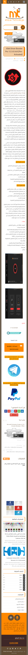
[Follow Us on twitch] (8, 648)
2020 (20, 589)
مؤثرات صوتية (21, 610)
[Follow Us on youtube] (10, 648)
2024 (20, 580)
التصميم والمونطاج (19, 599)
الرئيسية (21, 60)
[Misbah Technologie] (14, 21)
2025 (20, 577)
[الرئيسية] (23, 27)
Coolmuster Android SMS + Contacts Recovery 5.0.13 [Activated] (15, 559)
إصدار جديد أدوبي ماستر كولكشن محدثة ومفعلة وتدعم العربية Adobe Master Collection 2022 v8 (15, 536)
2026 (20, 575)
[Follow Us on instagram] (13, 648)
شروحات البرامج (20, 607)
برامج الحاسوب (15, 60)
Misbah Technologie (7, 651)
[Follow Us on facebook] (18, 648)
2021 (20, 587)
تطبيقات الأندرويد (20, 604)
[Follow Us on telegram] (15, 648)
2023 (20, 582)
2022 (20, 584)
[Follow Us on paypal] (20, 648)
